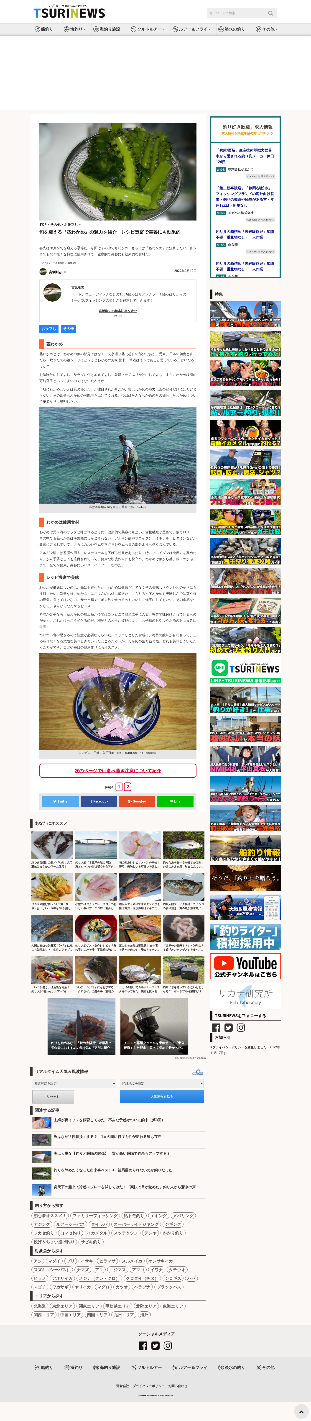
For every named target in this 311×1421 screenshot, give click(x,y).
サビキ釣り (91, 1241)
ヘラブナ (142, 1287)
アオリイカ (62, 1278)
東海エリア (173, 1306)
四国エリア (97, 1314)
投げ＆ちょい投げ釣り (54, 1241)
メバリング (183, 1215)
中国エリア (70, 1314)
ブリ (70, 1261)
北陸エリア (146, 1306)
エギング (158, 1215)
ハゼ (191, 1278)
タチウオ (177, 1269)
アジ (38, 1261)
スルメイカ (132, 1261)
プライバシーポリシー (149, 1386)
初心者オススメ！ (50, 1215)
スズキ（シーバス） (52, 1269)
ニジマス (118, 1269)
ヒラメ (40, 1278)
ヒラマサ (107, 1261)
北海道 (40, 1306)
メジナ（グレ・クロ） (99, 1278)
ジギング (173, 1224)
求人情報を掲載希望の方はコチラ (245, 133)
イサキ (87, 1261)
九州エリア (124, 1314)
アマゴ (138, 1269)
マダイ (54, 1261)
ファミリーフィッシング (95, 1215)
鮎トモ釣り (134, 1215)
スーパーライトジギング (136, 1224)
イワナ (156, 1269)
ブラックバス (169, 1287)
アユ (99, 1269)
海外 (144, 1314)
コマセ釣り (70, 1233)
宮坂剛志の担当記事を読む (118, 311)
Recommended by (185, 1058)
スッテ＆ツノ (126, 1233)
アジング (42, 1224)
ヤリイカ (83, 1287)
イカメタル (97, 1233)
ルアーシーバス (70, 1224)
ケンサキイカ (160, 1261)
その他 (68, 328)
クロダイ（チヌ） (142, 1278)
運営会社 (122, 1386)
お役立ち (49, 328)
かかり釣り (173, 1233)
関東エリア (89, 1306)
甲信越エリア (117, 1306)
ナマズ (83, 1269)
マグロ (103, 1287)
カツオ (122, 1287)
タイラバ (99, 1224)
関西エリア (44, 1314)
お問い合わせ (177, 1386)
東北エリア (62, 1306)
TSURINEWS (152, 1396)
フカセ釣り (44, 1233)
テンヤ (150, 1233)
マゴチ (40, 1287)
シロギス (173, 1278)
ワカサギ (60, 1287)
